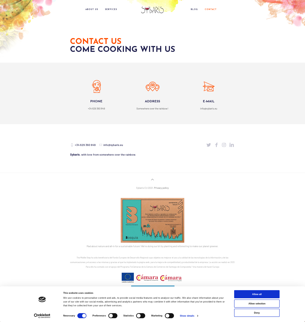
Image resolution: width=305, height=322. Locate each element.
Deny (257, 312)
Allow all (257, 294)
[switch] (112, 315)
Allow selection (256, 303)
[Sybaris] (152, 9)
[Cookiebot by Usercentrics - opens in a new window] (42, 315)
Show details (187, 315)
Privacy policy (161, 187)
